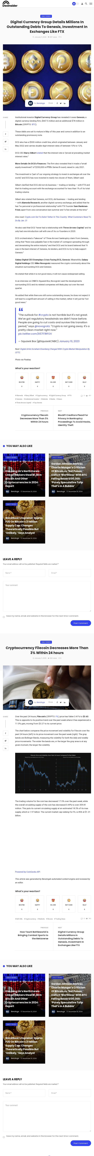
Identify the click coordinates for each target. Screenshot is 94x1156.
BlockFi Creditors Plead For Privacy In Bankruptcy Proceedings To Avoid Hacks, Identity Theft (74, 420)
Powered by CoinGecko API (27, 872)
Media (53, 399)
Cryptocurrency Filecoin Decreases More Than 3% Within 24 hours (34, 418)
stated (40, 153)
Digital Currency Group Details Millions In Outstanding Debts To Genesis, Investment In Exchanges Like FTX (71, 938)
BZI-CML (20, 919)
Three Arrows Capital (24, 403)
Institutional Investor (32, 399)
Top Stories (38, 403)
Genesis (19, 399)
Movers (50, 919)
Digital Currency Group (58, 395)
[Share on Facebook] (5, 134)
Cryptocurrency (42, 395)
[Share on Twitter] (5, 142)
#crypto (43, 315)
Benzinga (41, 103)
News (60, 399)
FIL (57, 716)
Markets (45, 399)
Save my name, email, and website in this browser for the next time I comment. (42, 616)
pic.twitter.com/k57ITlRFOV (35, 333)
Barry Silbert (30, 395)
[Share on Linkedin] (5, 149)
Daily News (46, 16)
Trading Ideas (60, 919)
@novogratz (42, 326)
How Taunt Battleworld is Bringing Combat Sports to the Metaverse (33, 935)
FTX (70, 395)
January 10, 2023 (69, 341)
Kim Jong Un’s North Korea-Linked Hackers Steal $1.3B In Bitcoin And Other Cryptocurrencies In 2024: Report (23, 478)
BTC (34, 124)
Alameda (20, 395)
